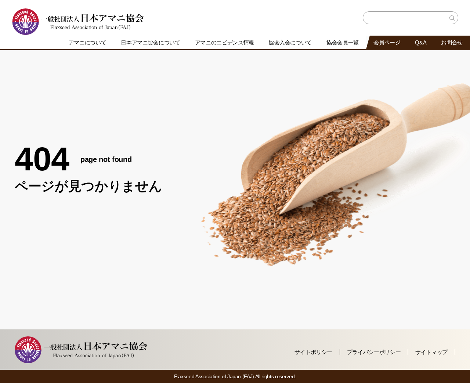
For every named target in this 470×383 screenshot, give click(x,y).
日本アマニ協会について (150, 42)
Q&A (420, 42)
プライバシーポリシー (374, 352)
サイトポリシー (313, 352)
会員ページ (386, 42)
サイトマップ (431, 352)
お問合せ (452, 42)
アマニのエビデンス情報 (224, 42)
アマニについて (87, 42)
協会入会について (290, 42)
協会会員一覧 (342, 42)
